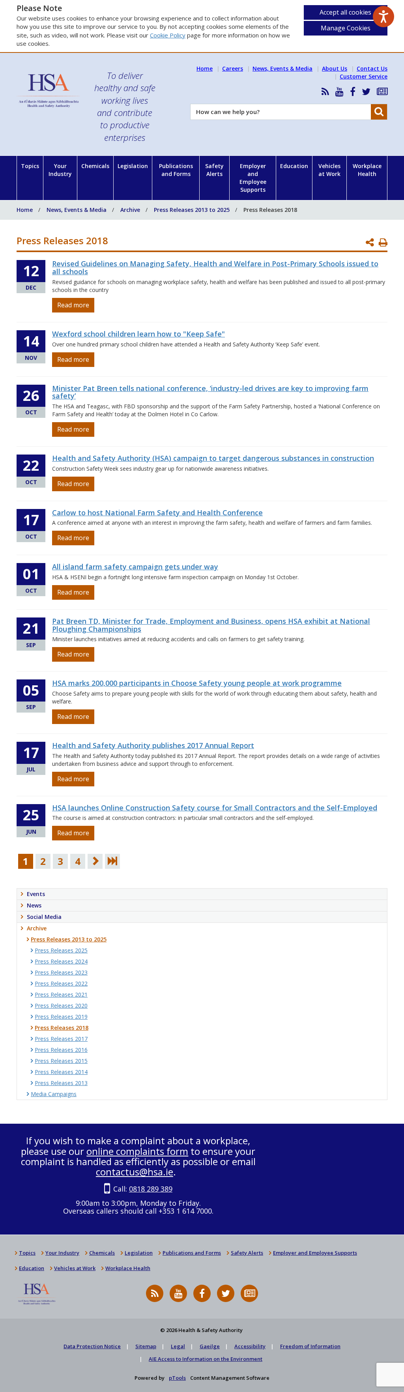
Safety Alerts (214, 170)
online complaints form (137, 1151)
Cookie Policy (167, 35)
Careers (232, 68)
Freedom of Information (310, 1346)
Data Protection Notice (92, 1346)
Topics (30, 166)
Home (204, 68)
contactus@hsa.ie (134, 1171)
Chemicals (95, 166)
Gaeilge (210, 1346)
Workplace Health (367, 170)
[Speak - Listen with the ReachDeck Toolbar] (383, 16)
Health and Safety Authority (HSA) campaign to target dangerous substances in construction (213, 458)
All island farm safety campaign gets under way (135, 566)
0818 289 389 (150, 1189)
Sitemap (145, 1346)
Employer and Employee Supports (252, 177)
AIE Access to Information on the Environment (205, 1358)
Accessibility (250, 1346)
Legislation (133, 166)
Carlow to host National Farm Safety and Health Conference (157, 512)
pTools (177, 1377)
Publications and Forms (176, 170)
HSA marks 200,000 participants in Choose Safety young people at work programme (197, 683)
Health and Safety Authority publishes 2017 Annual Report (153, 745)
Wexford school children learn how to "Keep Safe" (138, 334)
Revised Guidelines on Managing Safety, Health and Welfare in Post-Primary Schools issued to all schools (215, 267)
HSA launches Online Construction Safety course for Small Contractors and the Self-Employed (214, 807)
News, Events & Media (282, 68)
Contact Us (372, 68)
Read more (73, 305)
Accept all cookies (345, 12)
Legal (178, 1346)
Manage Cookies (345, 28)
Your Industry (60, 170)
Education (294, 166)
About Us (334, 68)
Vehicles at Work (329, 170)
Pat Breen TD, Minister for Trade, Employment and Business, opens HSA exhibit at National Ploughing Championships (211, 625)
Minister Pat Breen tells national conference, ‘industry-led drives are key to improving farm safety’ (210, 392)
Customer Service (363, 76)
